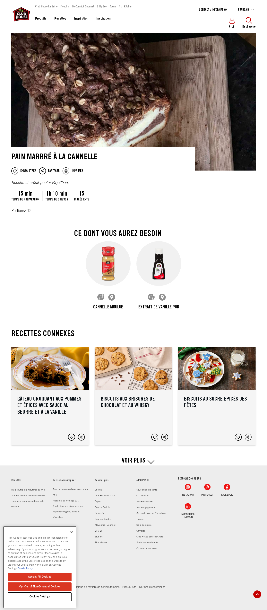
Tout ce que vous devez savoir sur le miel (70, 492)
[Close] (71, 532)
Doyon (112, 6)
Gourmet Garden (103, 519)
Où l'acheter (142, 495)
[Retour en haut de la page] (257, 594)
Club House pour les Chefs (149, 536)
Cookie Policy (25, 568)
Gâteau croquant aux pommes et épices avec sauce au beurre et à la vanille (50, 396)
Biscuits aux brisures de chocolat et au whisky (133, 396)
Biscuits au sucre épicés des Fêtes (217, 396)
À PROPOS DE (143, 480)
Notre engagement (145, 507)
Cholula (98, 490)
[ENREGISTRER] (71, 437)
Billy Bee (102, 6)
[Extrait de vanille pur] (158, 263)
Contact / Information (213, 10)
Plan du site (129, 587)
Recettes (60, 18)
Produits (40, 18)
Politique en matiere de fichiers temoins (96, 587)
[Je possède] (100, 297)
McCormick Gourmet (83, 6)
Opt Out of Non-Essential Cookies (39, 586)
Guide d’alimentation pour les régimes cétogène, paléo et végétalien (67, 511)
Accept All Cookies (39, 577)
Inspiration (81, 18)
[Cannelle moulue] (108, 263)
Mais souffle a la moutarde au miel (28, 490)
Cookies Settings (40, 596)
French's (64, 6)
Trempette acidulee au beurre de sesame (27, 504)
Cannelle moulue (108, 307)
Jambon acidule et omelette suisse (28, 495)
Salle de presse (143, 525)
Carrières (140, 531)
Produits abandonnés (147, 542)
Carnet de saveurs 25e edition (151, 513)
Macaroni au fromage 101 (66, 500)
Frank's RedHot (102, 507)
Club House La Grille (46, 6)
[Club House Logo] (21, 23)
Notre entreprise (144, 501)
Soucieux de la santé (146, 490)
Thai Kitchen (125, 6)
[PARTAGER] (81, 437)
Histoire (140, 519)
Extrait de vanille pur (158, 307)
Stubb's (98, 536)
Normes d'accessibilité (152, 587)
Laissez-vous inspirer (64, 480)
